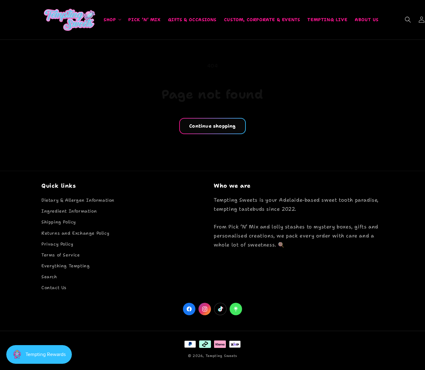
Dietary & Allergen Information (77, 200)
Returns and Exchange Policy (75, 233)
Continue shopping (212, 126)
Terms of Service (60, 255)
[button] (112, 19)
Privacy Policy (57, 244)
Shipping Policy (58, 222)
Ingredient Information (69, 211)
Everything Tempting (65, 266)
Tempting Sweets (221, 356)
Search (49, 276)
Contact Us (54, 287)
